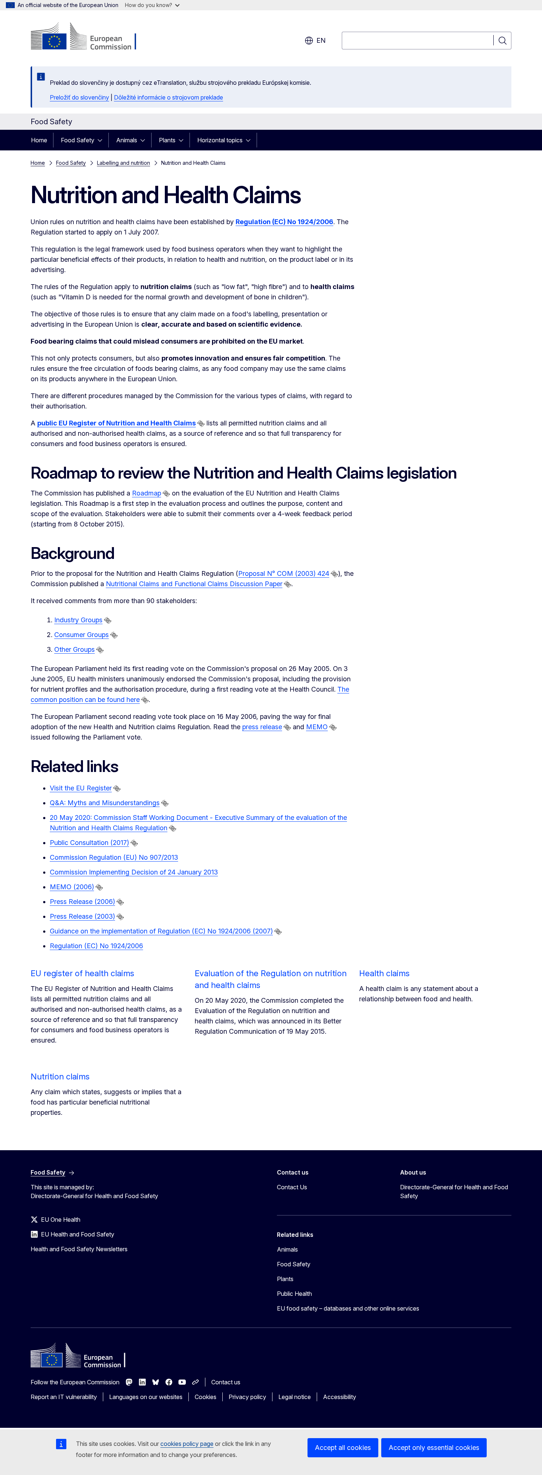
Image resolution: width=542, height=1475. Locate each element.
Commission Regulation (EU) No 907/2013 (114, 857)
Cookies (205, 1397)
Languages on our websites (146, 1397)
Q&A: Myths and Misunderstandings (105, 803)
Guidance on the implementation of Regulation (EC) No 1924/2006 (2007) (161, 931)
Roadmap (146, 493)
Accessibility (339, 1397)
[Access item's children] (102, 140)
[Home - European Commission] (90, 37)
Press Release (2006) (82, 901)
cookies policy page (186, 1443)
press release (262, 727)
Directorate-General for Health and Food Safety (454, 1191)
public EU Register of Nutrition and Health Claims (116, 423)
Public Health (294, 1293)
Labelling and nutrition (123, 163)
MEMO (317, 727)
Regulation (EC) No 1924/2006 (96, 946)
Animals (126, 140)
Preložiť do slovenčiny (79, 97)
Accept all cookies (343, 1447)
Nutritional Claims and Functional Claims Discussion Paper (194, 584)
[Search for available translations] (201, 423)
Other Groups (74, 649)
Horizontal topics (220, 140)
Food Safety (77, 140)
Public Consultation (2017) (89, 842)
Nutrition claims (60, 1076)
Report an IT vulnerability (64, 1397)
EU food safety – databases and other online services (348, 1308)
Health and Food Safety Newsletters (79, 1249)
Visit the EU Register (81, 788)
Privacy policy (247, 1397)
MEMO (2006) (72, 887)
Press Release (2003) (82, 916)
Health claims (384, 973)
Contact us (225, 1382)
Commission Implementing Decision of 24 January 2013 (134, 872)
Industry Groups (78, 620)
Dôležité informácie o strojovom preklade (168, 97)
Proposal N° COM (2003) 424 (283, 573)
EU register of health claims (82, 973)
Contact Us (292, 1187)
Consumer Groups (81, 635)
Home (39, 140)
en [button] (321, 40)
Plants (167, 140)
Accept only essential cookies (434, 1447)
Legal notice (294, 1397)
